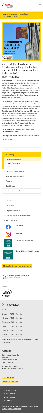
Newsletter (11, 390)
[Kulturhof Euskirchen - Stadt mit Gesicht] (7, 5)
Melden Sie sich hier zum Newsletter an (17, 266)
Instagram (19, 233)
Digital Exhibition (22, 251)
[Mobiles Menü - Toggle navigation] (40, 5)
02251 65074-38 (11, 366)
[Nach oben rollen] (38, 408)
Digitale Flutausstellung (24, 240)
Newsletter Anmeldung (10, 381)
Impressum (10, 394)
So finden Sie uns (8, 377)
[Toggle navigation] (40, 5)
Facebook (19, 226)
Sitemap (9, 401)
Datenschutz (11, 397)
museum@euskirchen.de (15, 369)
